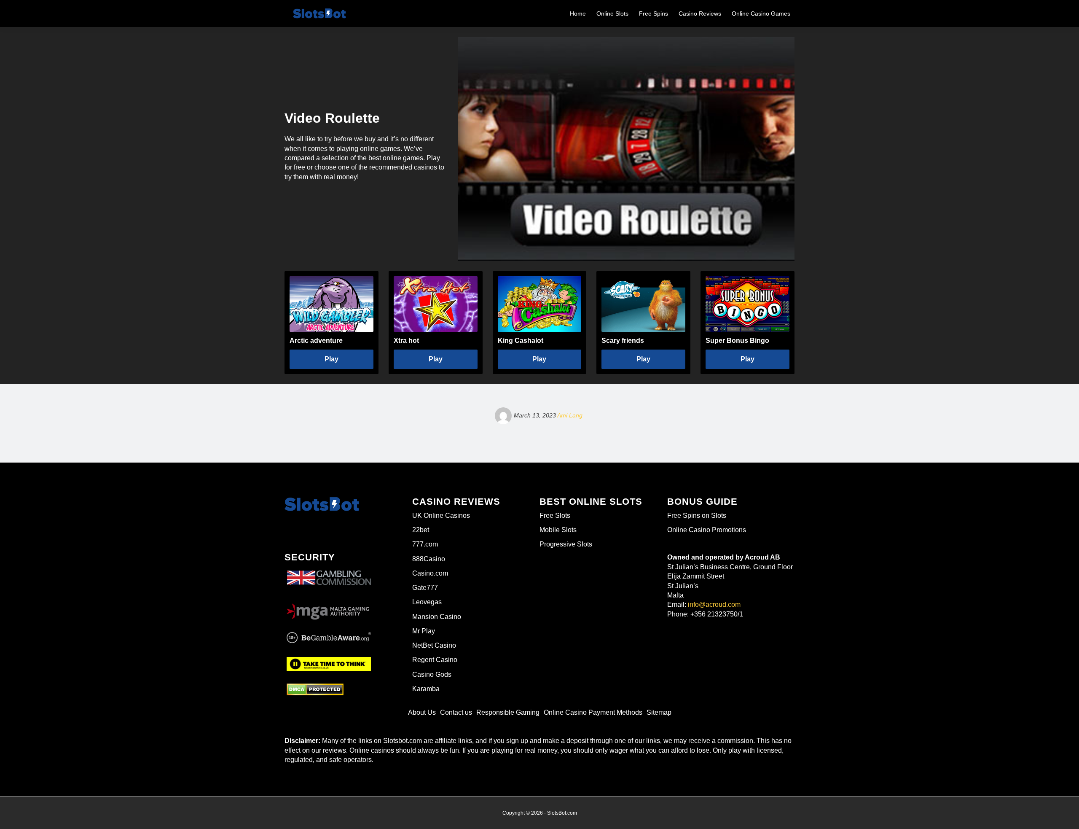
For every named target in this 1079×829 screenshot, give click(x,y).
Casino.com (430, 573)
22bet (420, 529)
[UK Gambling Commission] (329, 571)
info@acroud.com (714, 604)
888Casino (428, 559)
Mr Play (423, 631)
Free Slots (555, 515)
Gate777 (425, 587)
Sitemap (659, 712)
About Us (422, 712)
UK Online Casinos (441, 515)
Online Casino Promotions (706, 529)
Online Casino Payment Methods (593, 712)
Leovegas (427, 602)
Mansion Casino (436, 616)
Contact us (456, 712)
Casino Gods (431, 674)
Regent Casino (434, 659)
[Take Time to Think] (329, 663)
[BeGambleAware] (329, 638)
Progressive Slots (566, 544)
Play (331, 359)
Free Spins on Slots (696, 515)
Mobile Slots (558, 529)
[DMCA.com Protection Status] (315, 689)
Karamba (426, 688)
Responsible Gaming (508, 712)
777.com (425, 544)
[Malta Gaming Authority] (329, 609)
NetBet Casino (434, 645)
